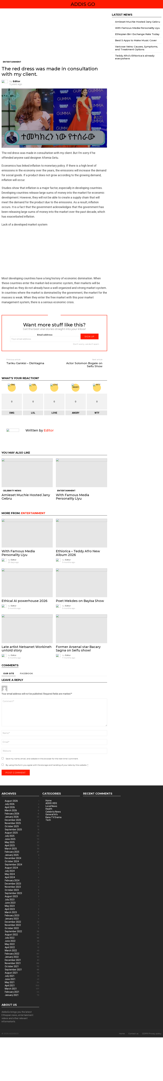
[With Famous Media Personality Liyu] (81, 472)
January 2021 (22, 995)
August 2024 (22, 867)
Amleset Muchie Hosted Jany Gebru (26, 496)
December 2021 (22, 960)
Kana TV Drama (53, 817)
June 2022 (22, 941)
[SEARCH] (160, 4)
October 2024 (22, 861)
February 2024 (22, 880)
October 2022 (22, 928)
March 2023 (22, 912)
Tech (48, 820)
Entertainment (66, 490)
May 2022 (22, 944)
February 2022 (22, 953)
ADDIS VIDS (51, 803)
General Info (52, 814)
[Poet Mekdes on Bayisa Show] (81, 582)
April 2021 (22, 985)
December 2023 (22, 883)
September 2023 (22, 893)
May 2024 (22, 874)
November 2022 (22, 925)
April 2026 (22, 807)
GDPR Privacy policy (151, 1033)
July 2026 (22, 804)
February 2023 (22, 915)
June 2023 (22, 902)
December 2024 (22, 858)
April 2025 (22, 845)
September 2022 (22, 931)
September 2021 (22, 969)
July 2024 (22, 871)
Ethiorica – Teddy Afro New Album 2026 (78, 553)
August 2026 (22, 801)
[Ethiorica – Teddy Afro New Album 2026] (81, 533)
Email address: (45, 335)
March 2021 (22, 988)
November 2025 (22, 823)
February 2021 (22, 992)
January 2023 (22, 918)
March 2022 (22, 950)
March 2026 (22, 810)
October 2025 (22, 826)
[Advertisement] (54, 36)
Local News (51, 806)
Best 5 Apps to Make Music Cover (136, 40)
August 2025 (22, 832)
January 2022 (22, 957)
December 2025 (22, 820)
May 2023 (22, 906)
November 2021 (22, 963)
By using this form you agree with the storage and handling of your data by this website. (47, 765)
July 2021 (22, 976)
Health (49, 809)
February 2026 (22, 813)
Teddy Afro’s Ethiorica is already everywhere (134, 57)
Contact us (133, 1033)
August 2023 (22, 896)
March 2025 (22, 848)
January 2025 (22, 855)
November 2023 (22, 887)
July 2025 (22, 836)
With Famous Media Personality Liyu (72, 496)
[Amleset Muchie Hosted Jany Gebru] (27, 472)
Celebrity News (12, 490)
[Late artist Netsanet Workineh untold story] (27, 628)
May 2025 (22, 842)
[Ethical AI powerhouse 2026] (27, 582)
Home (49, 800)
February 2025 (22, 852)
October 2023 (22, 890)
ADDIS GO (83, 4)
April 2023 (22, 909)
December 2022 (22, 922)
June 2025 (22, 839)
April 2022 (22, 947)
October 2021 (22, 966)
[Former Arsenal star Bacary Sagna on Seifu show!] (81, 628)
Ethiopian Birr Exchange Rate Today (137, 34)
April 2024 (22, 877)
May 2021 (22, 982)
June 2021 (22, 979)
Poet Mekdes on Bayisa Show (80, 601)
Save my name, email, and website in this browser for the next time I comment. (42, 758)
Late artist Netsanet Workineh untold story (27, 648)
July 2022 (22, 937)
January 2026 (22, 817)
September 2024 (22, 864)
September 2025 (22, 829)
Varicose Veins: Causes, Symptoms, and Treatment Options (136, 48)
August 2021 (22, 972)
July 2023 (22, 899)
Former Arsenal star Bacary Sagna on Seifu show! (78, 648)
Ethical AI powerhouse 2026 (24, 601)
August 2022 (22, 934)
